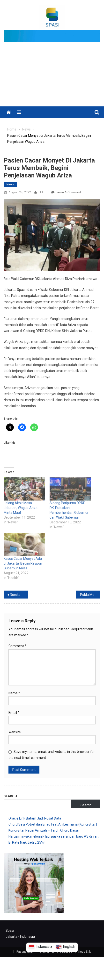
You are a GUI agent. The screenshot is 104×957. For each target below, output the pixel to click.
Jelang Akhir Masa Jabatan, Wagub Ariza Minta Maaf (20, 507)
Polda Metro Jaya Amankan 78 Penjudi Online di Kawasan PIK (90, 595)
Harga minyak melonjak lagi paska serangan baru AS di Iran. (53, 836)
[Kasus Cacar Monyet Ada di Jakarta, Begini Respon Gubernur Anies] (24, 544)
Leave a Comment (68, 192)
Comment (17, 646)
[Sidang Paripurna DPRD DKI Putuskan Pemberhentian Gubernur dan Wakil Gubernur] (70, 489)
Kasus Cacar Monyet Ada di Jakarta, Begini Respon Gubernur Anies (23, 563)
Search (10, 796)
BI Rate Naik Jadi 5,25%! (26, 842)
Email (13, 713)
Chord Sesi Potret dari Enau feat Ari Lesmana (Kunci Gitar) (52, 824)
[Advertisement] (52, 76)
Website (14, 732)
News (10, 184)
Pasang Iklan (25, 951)
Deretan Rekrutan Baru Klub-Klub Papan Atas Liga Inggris (19, 595)
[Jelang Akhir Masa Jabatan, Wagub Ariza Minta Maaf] (24, 489)
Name (14, 693)
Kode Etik (84, 951)
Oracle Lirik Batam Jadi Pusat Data (34, 818)
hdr (41, 192)
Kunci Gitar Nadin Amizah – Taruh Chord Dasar (43, 830)
